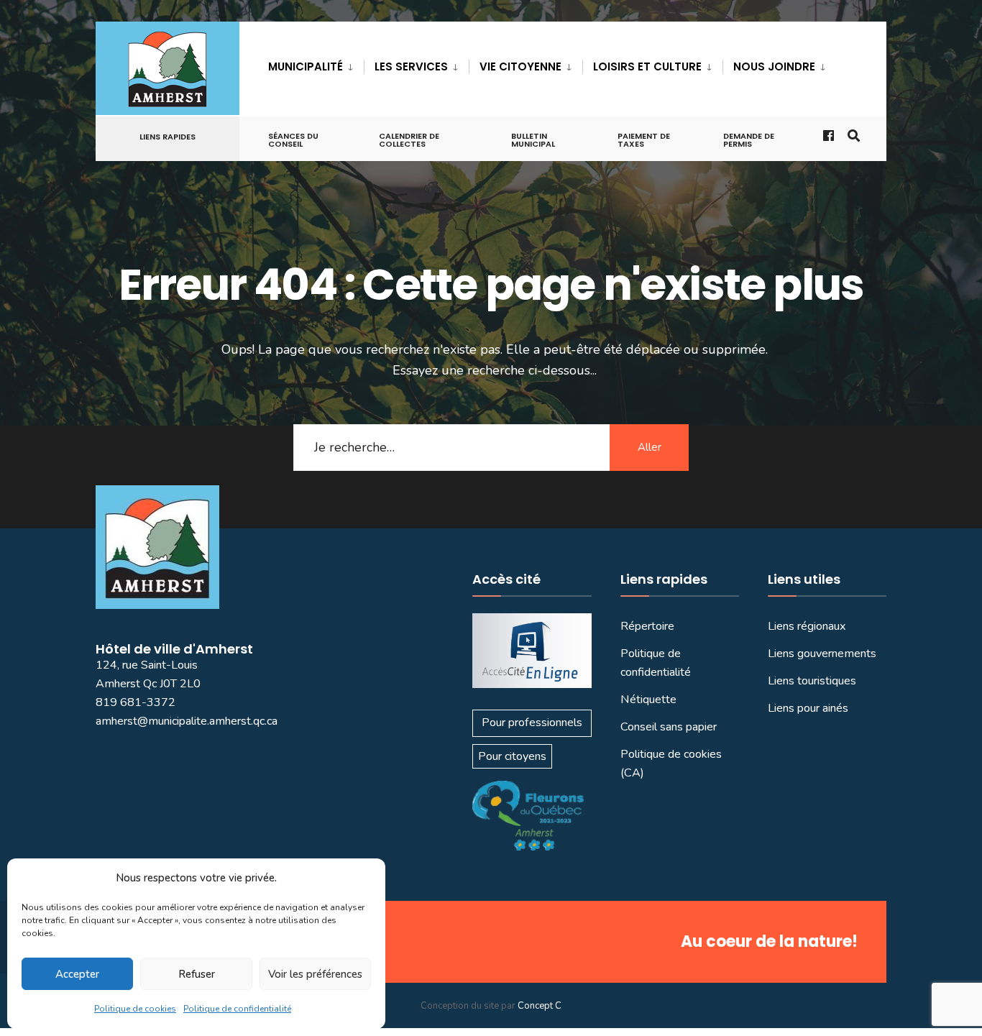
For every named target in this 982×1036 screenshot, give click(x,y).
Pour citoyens (512, 756)
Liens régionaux (807, 626)
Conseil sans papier (668, 727)
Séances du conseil (293, 140)
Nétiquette (648, 699)
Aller (649, 447)
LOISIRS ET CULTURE (647, 66)
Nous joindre (774, 66)
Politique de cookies (135, 1008)
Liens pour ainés (808, 708)
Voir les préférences (315, 974)
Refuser (196, 974)
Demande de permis (748, 140)
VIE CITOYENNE (520, 66)
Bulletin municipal (533, 140)
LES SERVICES (411, 66)
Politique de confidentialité (237, 1008)
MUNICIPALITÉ (305, 66)
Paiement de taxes (644, 140)
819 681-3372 (135, 702)
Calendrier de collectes (409, 140)
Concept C (539, 1005)
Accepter (77, 974)
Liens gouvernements (822, 653)
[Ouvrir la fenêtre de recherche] (853, 134)
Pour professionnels (532, 722)
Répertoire (647, 626)
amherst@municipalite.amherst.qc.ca (186, 721)
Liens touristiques (812, 681)
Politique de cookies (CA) (671, 763)
